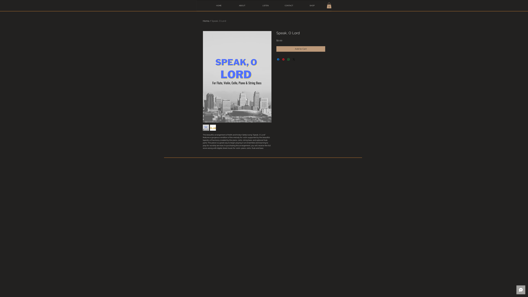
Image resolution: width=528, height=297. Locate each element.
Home (206, 21)
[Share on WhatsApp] (288, 59)
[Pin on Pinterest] (283, 59)
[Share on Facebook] (278, 59)
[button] (329, 5)
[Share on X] (293, 59)
